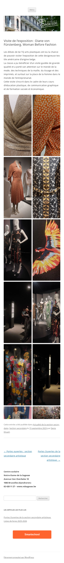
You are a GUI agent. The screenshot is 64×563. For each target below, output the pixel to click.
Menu (32, 10)
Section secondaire (18, 428)
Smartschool (32, 534)
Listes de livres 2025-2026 (15, 521)
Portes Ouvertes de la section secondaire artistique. (49, 456)
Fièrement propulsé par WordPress (19, 557)
